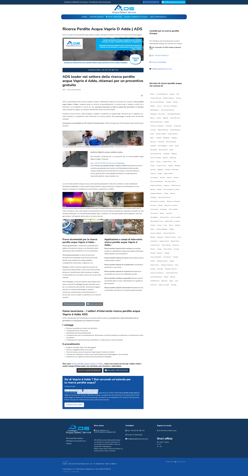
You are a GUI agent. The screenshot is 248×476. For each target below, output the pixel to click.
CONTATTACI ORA (74, 404)
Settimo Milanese (163, 130)
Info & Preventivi (158, 17)
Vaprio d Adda (168, 173)
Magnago (177, 165)
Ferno (177, 265)
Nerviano (153, 142)
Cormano (153, 130)
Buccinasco (161, 114)
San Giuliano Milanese (157, 102)
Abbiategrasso (154, 110)
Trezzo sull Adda (155, 157)
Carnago (152, 269)
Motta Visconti (176, 185)
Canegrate (166, 153)
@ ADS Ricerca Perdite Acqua (167, 431)
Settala (159, 189)
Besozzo (160, 253)
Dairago (160, 205)
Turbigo (166, 193)
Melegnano (166, 138)
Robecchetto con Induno (172, 221)
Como (165, 225)
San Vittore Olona (170, 181)
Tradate (171, 229)
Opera (171, 149)
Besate (96, 449)
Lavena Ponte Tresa (172, 273)
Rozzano (178, 98)
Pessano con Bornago (172, 169)
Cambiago (153, 197)
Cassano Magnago (161, 229)
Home (84, 17)
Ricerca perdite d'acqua (136, 17)
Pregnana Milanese (156, 193)
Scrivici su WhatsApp (116, 163)
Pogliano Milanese (156, 185)
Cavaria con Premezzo (157, 273)
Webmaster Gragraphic (176, 462)
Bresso (152, 118)
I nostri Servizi (96, 17)
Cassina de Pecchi (155, 153)
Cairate (152, 261)
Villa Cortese (154, 209)
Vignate (170, 165)
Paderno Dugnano (168, 98)
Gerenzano (176, 245)
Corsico (159, 106)
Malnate (152, 237)
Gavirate (152, 253)
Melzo (152, 138)
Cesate (171, 146)
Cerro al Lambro (175, 217)
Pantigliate (163, 209)
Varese (152, 229)
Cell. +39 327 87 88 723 (99, 163)
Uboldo (152, 249)
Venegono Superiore (167, 265)
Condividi (65, 462)
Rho (178, 94)
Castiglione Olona (162, 261)
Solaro (177, 146)
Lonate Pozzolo (155, 245)
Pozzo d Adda (173, 209)
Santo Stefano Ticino (156, 221)
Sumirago (160, 269)
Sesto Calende (166, 245)
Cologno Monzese (155, 98)
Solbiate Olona (155, 281)
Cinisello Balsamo (162, 94)
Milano (152, 94)
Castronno (153, 285)
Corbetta (158, 138)
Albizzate (164, 281)
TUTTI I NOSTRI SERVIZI (90, 370)
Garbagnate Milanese (173, 114)
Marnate (175, 257)
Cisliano (152, 225)
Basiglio (152, 189)
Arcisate (176, 249)
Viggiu (171, 281)
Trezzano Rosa (164, 217)
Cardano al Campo (170, 237)
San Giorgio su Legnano (157, 201)
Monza (171, 225)
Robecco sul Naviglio (173, 201)
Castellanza (154, 241)
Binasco (172, 193)
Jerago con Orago (164, 285)
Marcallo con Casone (171, 205)
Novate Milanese (175, 130)
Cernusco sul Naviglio (170, 106)
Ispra (176, 281)
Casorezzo (169, 213)
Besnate (172, 277)
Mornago (174, 285)
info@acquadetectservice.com (174, 2)
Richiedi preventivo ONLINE (74, 304)
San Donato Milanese (167, 110)
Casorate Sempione (156, 277)
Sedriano (165, 157)
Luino (179, 237)
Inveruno (169, 177)
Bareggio (174, 138)
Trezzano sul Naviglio (157, 126)
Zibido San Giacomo (164, 197)
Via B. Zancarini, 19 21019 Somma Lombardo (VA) (104, 431)
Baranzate (173, 157)
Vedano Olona (154, 265)
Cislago (159, 249)
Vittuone (153, 173)
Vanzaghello (154, 217)
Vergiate (166, 253)
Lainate (159, 118)
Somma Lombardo (155, 233)
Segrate (152, 106)
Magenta (165, 118)
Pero (175, 161)
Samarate (160, 237)
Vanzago (153, 169)
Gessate (162, 177)
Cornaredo (169, 126)
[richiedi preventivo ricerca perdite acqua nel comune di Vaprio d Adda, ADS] (103, 51)
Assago (160, 173)
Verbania (177, 225)
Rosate (162, 213)
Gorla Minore (167, 257)
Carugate (153, 146)
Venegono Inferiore (171, 269)
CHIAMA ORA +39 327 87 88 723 (103, 70)
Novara (159, 225)
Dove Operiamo (114, 17)
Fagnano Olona (164, 241)
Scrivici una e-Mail (95, 304)
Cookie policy (75, 472)
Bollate (175, 102)
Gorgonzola (177, 126)
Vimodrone (161, 142)
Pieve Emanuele (171, 142)
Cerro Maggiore (162, 146)
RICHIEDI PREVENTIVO (117, 370)
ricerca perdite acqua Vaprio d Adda (87, 363)
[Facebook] (142, 95)
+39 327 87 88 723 (152, 2)
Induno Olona (168, 249)
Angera (166, 277)
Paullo (159, 161)
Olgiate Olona (175, 241)
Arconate (153, 205)
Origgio (172, 261)
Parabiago (153, 114)
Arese (152, 134)
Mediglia (174, 153)
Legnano (172, 94)
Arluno (152, 161)
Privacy (66, 472)
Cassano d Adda (161, 134)
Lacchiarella (154, 177)
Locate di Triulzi (161, 165)
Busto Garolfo (163, 149)
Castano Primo (167, 161)
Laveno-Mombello (155, 257)
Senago (167, 122)
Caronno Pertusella (169, 233)
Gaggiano (160, 169)
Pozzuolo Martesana (156, 181)
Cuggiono (167, 185)
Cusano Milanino (173, 134)
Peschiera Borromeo (156, 122)
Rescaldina (153, 149)
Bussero (176, 177)
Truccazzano (154, 213)
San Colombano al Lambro (172, 189)
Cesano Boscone (175, 118)
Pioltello (168, 102)
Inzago (152, 165)
